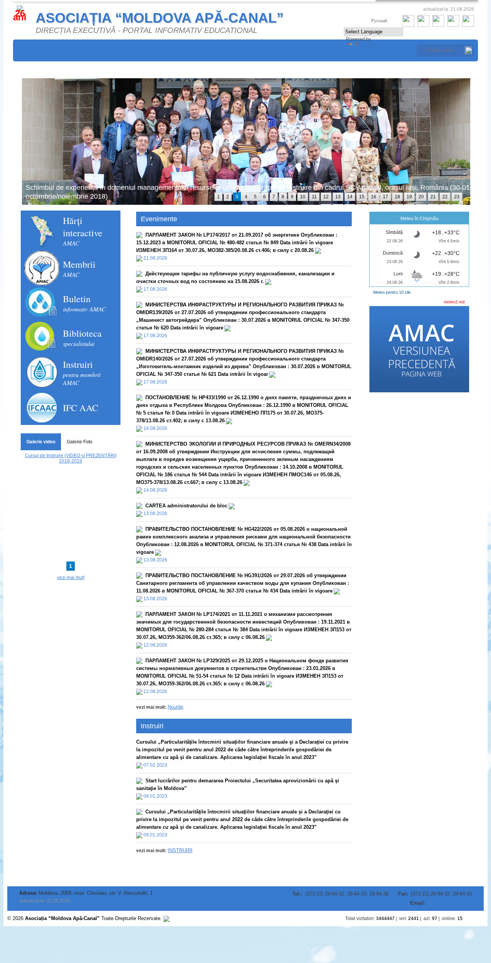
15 (361, 196)
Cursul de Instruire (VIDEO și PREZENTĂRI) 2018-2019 (71, 458)
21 (433, 196)
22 (445, 196)
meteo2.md (454, 302)
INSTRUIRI (180, 850)
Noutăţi (175, 707)
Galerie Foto (79, 441)
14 (350, 196)
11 (314, 196)
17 (385, 196)
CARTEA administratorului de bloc (186, 506)
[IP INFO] (166, 918)
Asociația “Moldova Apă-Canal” (159, 18)
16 (373, 196)
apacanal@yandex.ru (449, 903)
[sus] (476, 918)
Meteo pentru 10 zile (392, 292)
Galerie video (40, 441)
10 (302, 196)
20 (421, 196)
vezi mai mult (70, 577)
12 (326, 196)
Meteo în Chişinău (419, 218)
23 (457, 196)
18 (397, 196)
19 (409, 196)
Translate (369, 45)
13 (338, 196)
